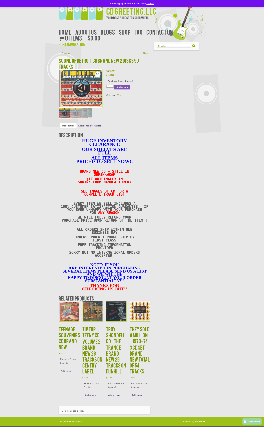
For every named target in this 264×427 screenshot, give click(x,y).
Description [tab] (68, 125)
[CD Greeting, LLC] (82, 10)
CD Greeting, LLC (131, 11)
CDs (118, 95)
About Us (86, 31)
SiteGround (76, 421)
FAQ (138, 31)
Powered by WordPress (194, 421)
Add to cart (122, 87)
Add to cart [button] (66, 371)
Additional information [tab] (90, 125)
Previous (64, 53)
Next (146, 53)
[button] (98, 74)
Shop (125, 31)
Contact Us (159, 31)
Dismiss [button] (150, 3)
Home (65, 31)
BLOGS (108, 31)
